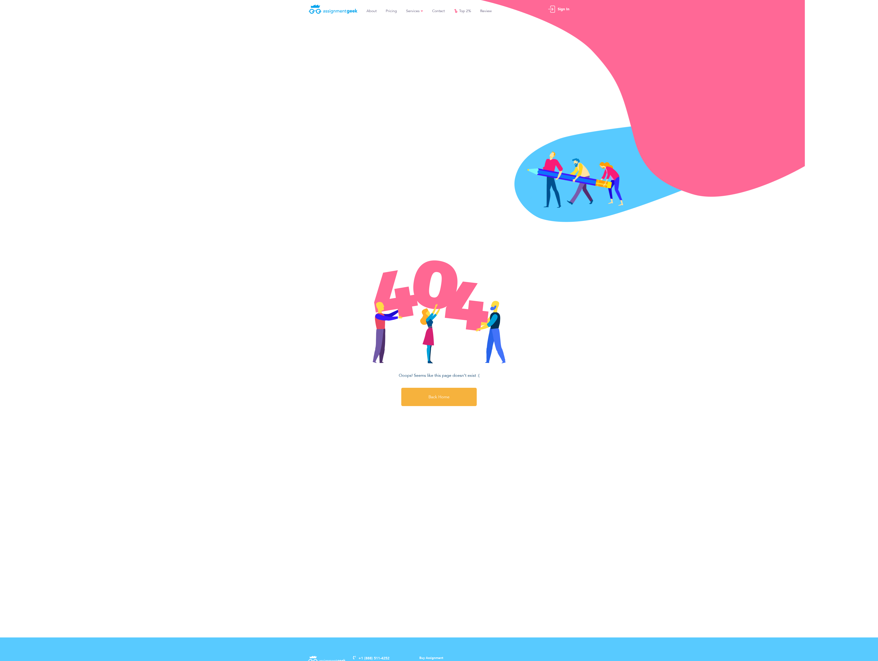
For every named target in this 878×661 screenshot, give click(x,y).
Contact (438, 11)
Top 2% (465, 11)
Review (486, 11)
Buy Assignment (431, 658)
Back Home (439, 396)
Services (413, 11)
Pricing (391, 11)
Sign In (563, 9)
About (372, 11)
